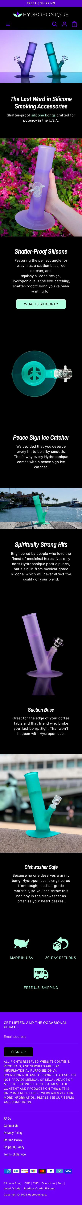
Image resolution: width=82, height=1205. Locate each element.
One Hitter (48, 1183)
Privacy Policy (13, 1132)
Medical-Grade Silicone (39, 1188)
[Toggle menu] (8, 24)
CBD (27, 1183)
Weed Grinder (12, 1188)
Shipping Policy (14, 1147)
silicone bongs (43, 115)
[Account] (64, 23)
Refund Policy (13, 1140)
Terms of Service (15, 1154)
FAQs (7, 1118)
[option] (41, 56)
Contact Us (11, 1125)
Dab (60, 1183)
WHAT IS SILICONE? (41, 304)
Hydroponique (37, 1194)
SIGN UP (18, 1052)
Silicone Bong (13, 1183)
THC (36, 1183)
